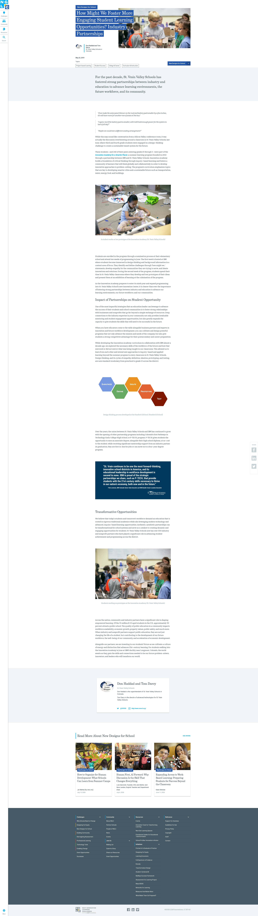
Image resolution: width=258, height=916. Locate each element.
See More (186, 736)
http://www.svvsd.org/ (139, 708)
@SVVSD (123, 708)
